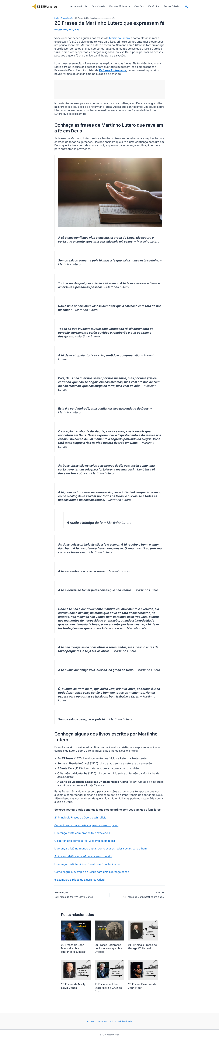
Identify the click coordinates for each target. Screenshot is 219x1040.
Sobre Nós (102, 1021)
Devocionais (98, 6)
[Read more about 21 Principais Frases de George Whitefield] (143, 930)
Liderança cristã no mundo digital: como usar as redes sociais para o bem (100, 848)
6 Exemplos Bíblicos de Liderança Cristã (79, 879)
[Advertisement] (109, 89)
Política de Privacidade (121, 1021)
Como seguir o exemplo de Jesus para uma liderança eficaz (91, 871)
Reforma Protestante (112, 70)
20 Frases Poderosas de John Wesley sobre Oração (108, 948)
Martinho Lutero (119, 38)
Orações (139, 6)
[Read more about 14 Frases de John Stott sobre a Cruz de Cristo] (109, 969)
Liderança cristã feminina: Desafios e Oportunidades (87, 864)
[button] (128, 6)
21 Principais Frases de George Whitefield (80, 817)
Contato (91, 1021)
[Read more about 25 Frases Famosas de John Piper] (143, 969)
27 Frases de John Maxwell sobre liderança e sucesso (73, 948)
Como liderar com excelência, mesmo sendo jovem (86, 825)
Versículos (153, 6)
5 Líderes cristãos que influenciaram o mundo (83, 856)
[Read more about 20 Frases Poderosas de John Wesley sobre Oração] (109, 930)
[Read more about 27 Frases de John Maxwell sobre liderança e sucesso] (76, 930)
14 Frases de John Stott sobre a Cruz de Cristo (108, 988)
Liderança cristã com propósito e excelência (82, 833)
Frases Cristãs (172, 6)
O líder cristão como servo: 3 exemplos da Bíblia (84, 840)
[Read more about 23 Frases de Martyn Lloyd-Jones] (76, 969)
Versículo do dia (78, 6)
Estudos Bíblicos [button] (118, 6)
